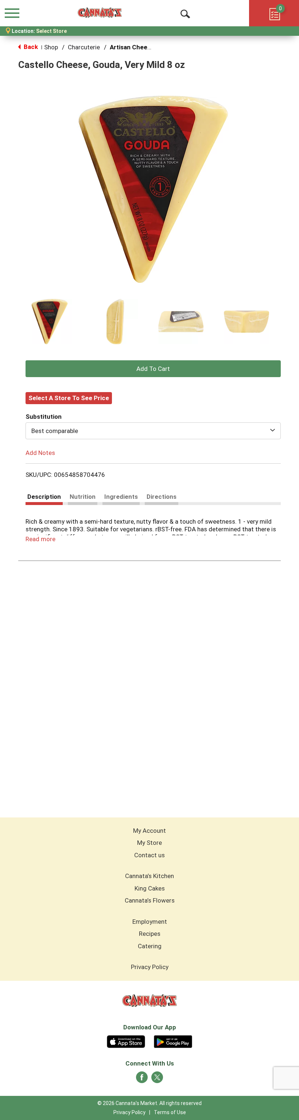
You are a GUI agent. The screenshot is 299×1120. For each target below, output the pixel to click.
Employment (149, 921)
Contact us (149, 855)
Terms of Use (170, 1112)
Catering (150, 946)
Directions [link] (161, 496)
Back (30, 46)
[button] (50, 321)
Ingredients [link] (121, 496)
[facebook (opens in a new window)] (142, 1079)
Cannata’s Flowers (150, 900)
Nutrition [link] (83, 496)
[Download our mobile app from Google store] (173, 1040)
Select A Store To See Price (68, 398)
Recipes (149, 933)
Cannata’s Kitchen (149, 876)
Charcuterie (84, 47)
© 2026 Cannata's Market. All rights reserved (149, 1103)
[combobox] (153, 431)
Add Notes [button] (40, 452)
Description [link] (44, 496)
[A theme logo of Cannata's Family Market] (100, 13)
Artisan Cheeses (134, 47)
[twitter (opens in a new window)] (157, 1079)
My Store (149, 842)
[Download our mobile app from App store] (126, 1040)
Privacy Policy (149, 967)
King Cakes (150, 888)
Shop (51, 47)
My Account (149, 830)
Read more (40, 539)
